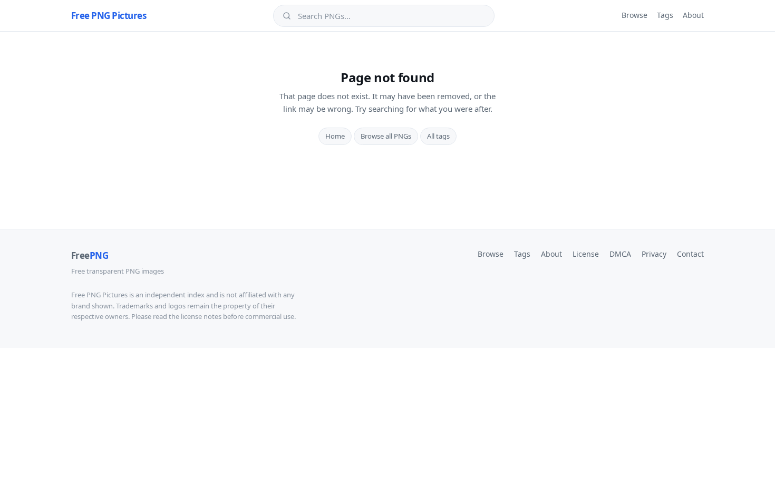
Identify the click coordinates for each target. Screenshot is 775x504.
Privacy (654, 254)
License (586, 254)
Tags (665, 15)
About (693, 15)
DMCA (620, 254)
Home (335, 136)
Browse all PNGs (386, 136)
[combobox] (391, 15)
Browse (634, 15)
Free (89, 255)
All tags (438, 136)
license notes (201, 316)
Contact (690, 254)
